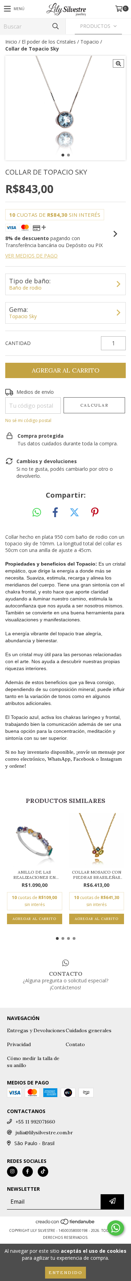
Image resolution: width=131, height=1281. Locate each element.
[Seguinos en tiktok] (43, 1171)
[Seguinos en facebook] (27, 1171)
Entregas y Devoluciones (36, 1030)
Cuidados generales (88, 1030)
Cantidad (18, 343)
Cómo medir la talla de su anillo (33, 1061)
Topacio (89, 41)
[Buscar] (55, 26)
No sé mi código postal (28, 420)
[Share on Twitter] (74, 513)
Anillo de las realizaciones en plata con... (34, 874)
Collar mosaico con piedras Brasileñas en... (96, 874)
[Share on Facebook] (55, 513)
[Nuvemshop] (65, 1223)
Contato (75, 1044)
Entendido (65, 1272)
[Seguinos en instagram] (12, 1171)
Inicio (11, 41)
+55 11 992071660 (35, 1122)
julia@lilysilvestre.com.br (44, 1132)
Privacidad (19, 1044)
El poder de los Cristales (49, 41)
